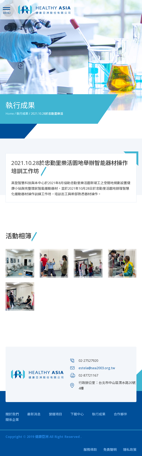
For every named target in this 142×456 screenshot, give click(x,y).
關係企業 (12, 419)
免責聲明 (110, 449)
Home (10, 114)
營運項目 (55, 414)
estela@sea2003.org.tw (97, 368)
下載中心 (77, 414)
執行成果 (22, 114)
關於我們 (12, 414)
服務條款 (90, 449)
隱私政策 (129, 449)
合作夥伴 (120, 414)
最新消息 (33, 414)
